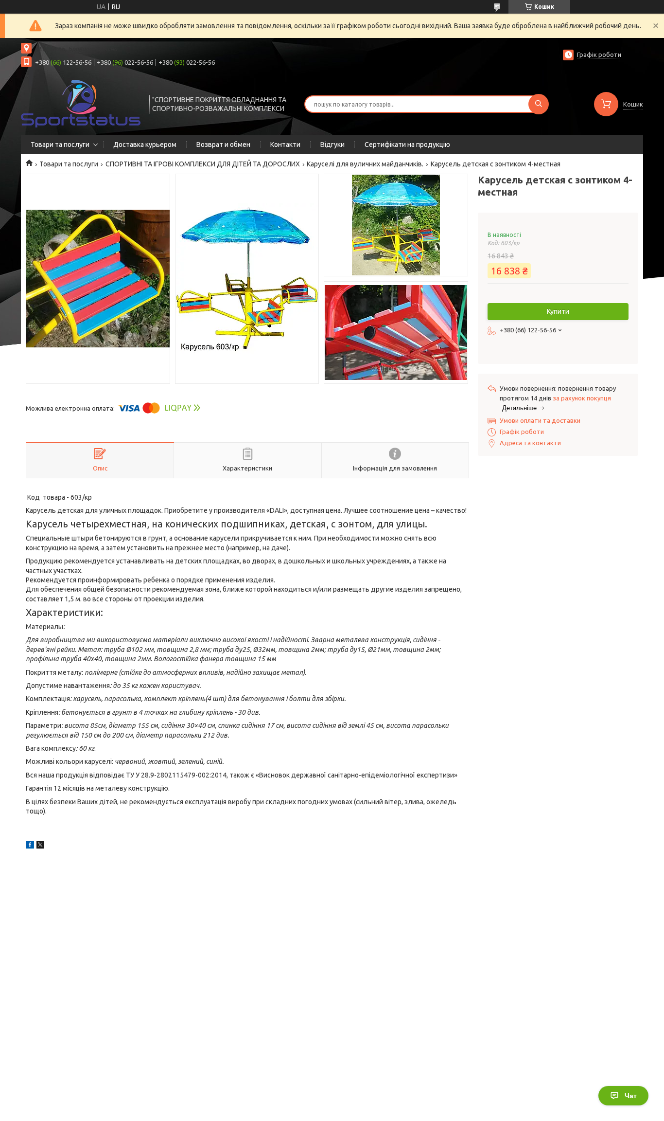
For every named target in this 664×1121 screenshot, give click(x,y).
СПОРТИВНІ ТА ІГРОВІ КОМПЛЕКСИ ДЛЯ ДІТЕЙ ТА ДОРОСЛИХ (202, 164)
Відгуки (332, 144)
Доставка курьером (144, 144)
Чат (631, 1096)
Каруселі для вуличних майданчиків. (365, 164)
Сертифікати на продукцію (407, 144)
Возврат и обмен (223, 144)
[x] (40, 846)
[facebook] (30, 846)
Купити (558, 311)
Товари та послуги (60, 144)
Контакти (285, 144)
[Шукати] (538, 104)
